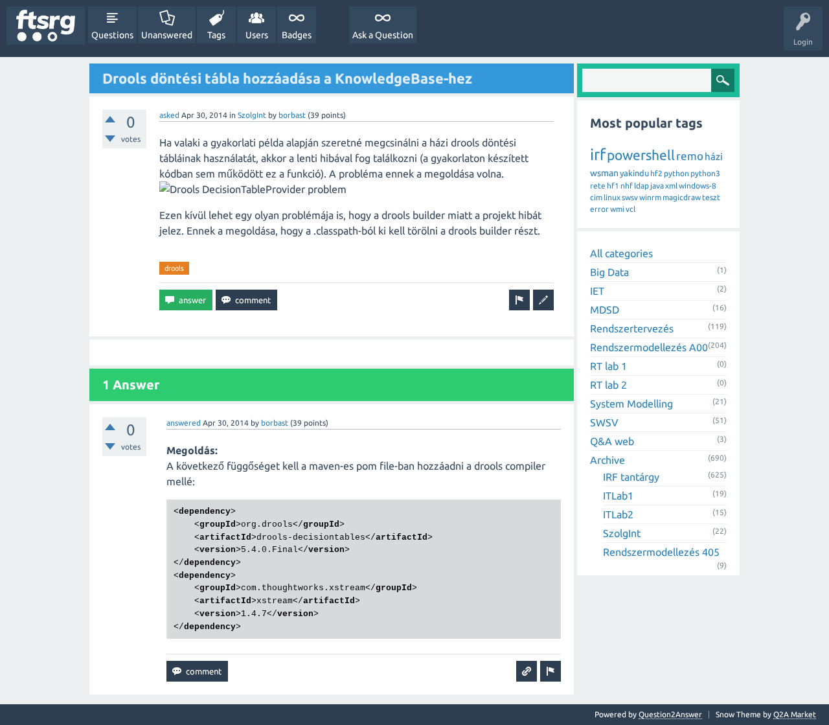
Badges (297, 35)
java (657, 185)
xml (671, 185)
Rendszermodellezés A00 (649, 347)
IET (597, 291)
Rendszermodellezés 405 (661, 552)
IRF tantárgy (631, 477)
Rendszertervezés (632, 328)
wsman (604, 173)
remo (689, 156)
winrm (650, 197)
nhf (626, 185)
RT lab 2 (608, 385)
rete (598, 185)
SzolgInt (252, 115)
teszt (711, 197)
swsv (630, 197)
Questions (112, 35)
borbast (292, 115)
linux (612, 197)
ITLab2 (618, 514)
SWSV (604, 422)
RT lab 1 (608, 366)
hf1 (613, 185)
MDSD (604, 310)
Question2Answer (670, 714)
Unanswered (166, 35)
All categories (621, 253)
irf (598, 154)
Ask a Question (382, 35)
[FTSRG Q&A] (45, 25)
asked (169, 115)
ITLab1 (618, 495)
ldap (641, 185)
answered (183, 423)
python (676, 173)
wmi (617, 209)
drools (174, 268)
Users (256, 35)
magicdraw (682, 197)
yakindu (634, 173)
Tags (216, 35)
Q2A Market (794, 714)
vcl (630, 209)
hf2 (656, 173)
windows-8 (697, 185)
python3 (705, 173)
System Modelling (631, 403)
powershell (641, 155)
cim (596, 197)
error (599, 209)
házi (714, 156)
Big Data (609, 272)
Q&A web (612, 441)
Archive (607, 460)
